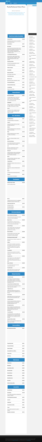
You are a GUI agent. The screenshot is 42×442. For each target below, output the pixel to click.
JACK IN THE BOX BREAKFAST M (32, 79)
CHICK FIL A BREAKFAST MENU (32, 47)
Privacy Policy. (29, 440)
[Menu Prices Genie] (7, 1)
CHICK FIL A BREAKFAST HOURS (32, 116)
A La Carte (22, 14)
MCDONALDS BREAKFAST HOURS (32, 120)
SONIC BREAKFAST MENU (32, 89)
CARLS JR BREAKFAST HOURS (32, 113)
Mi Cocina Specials (18, 13)
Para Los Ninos (14, 14)
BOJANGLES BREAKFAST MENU (32, 40)
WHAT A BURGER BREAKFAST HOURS (32, 136)
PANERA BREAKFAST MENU (32, 86)
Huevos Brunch (19, 12)
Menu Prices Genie (15, 440)
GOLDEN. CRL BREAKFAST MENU (32, 65)
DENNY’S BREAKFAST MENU (32, 59)
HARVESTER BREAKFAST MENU (32, 71)
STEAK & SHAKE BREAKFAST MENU (32, 95)
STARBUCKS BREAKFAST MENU (32, 92)
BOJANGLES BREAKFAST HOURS (32, 107)
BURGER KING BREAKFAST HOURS (32, 110)
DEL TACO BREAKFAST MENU (32, 56)
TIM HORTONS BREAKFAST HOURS (32, 133)
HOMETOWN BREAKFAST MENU (32, 74)
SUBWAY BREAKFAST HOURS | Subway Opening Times (32, 129)
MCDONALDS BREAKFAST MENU (32, 83)
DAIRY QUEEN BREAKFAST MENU (32, 53)
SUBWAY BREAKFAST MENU (32, 98)
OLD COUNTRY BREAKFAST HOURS (32, 123)
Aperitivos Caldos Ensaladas (11, 12)
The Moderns (13, 13)
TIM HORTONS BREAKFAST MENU (32, 104)
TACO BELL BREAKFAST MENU (33, 101)
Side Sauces (18, 14)
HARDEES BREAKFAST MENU (32, 68)
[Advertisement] (16, 24)
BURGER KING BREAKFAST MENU (32, 44)
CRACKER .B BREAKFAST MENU (32, 50)
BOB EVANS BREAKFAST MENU (32, 37)
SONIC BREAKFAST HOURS (32, 126)
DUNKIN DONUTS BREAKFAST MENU (32, 62)
